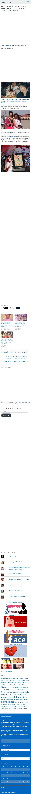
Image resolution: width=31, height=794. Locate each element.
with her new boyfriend (13, 136)
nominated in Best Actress (11, 99)
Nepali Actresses (11, 792)
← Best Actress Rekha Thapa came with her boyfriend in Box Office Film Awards (15, 357)
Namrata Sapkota (13, 689)
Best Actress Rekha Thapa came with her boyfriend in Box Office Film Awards (20, 324)
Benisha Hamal (15, 678)
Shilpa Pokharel (5, 706)
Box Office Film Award (24, 351)
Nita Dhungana (11, 694)
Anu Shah (3, 678)
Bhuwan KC (21, 678)
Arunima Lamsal (8, 678)
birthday (8, 680)
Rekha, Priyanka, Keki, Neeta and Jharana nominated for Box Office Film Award (7, 341)
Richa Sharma (25, 702)
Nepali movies (8, 671)
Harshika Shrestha (21, 682)
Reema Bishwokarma (23, 699)
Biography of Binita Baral (15, 573)
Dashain (23, 680)
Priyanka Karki (17, 101)
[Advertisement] (15, 28)
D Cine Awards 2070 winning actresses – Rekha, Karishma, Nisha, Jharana (7, 324)
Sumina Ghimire (16, 706)
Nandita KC (11, 692)
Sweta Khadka (21, 708)
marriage (6, 690)
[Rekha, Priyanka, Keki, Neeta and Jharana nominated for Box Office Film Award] (7, 334)
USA (25, 708)
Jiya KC (13, 685)
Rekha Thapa (8, 45)
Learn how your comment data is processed (15, 403)
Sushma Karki (12, 708)
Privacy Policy (12, 556)
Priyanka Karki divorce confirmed (17, 596)
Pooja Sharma (10, 697)
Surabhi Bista (25, 706)
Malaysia (23, 687)
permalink (25, 352)
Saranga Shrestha (21, 704)
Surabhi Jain (4, 708)
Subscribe (6, 415)
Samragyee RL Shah (5, 704)
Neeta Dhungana (9, 101)
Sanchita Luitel (13, 704)
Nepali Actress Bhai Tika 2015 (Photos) (19, 579)
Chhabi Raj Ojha (16, 680)
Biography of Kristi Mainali (15, 585)
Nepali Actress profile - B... (15, 590)
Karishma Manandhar (10, 131)
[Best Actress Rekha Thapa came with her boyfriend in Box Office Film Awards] (21, 317)
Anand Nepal (15, 10)
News (13, 351)
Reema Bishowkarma (11, 699)
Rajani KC (3, 699)
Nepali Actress (6, 2)
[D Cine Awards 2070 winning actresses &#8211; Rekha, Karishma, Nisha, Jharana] (7, 317)
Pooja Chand (18, 694)
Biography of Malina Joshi (15, 562)
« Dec (2, 787)
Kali (16, 684)
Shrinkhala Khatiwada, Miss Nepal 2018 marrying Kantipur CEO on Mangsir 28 (15, 723)
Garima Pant (12, 682)
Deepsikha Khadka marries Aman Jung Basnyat (14, 720)
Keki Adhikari (16, 687)
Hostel (3, 106)
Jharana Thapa (6, 685)
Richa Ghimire (18, 702)
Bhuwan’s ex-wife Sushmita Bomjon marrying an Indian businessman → (15, 362)
